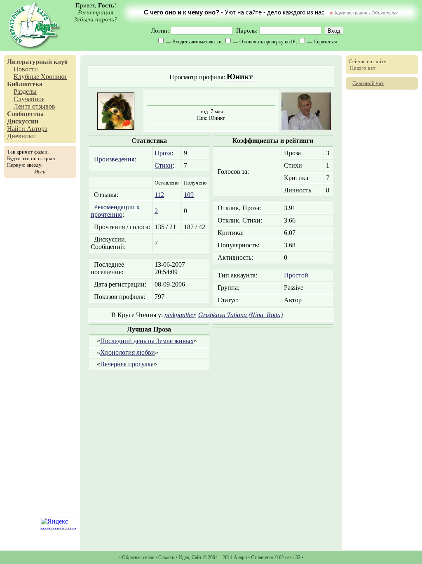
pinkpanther (179, 314)
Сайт (197, 557)
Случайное (29, 98)
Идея (183, 557)
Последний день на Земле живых (147, 340)
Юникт (240, 76)
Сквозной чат (368, 83)
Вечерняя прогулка (127, 363)
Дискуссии (22, 121)
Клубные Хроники (40, 76)
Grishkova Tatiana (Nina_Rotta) (240, 314)
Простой (296, 275)
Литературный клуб (37, 61)
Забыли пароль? (95, 19)
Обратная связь (138, 557)
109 (189, 194)
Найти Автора (27, 128)
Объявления (384, 12)
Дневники (21, 136)
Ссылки (166, 557)
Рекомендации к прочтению (115, 211)
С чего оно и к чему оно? (181, 12)
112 (159, 194)
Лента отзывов (34, 106)
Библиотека (24, 84)
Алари (240, 557)
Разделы (25, 91)
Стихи (164, 165)
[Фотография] (306, 127)
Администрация (350, 12)
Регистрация (95, 12)
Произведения (114, 159)
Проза (163, 152)
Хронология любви (127, 352)
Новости (26, 69)
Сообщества (25, 113)
